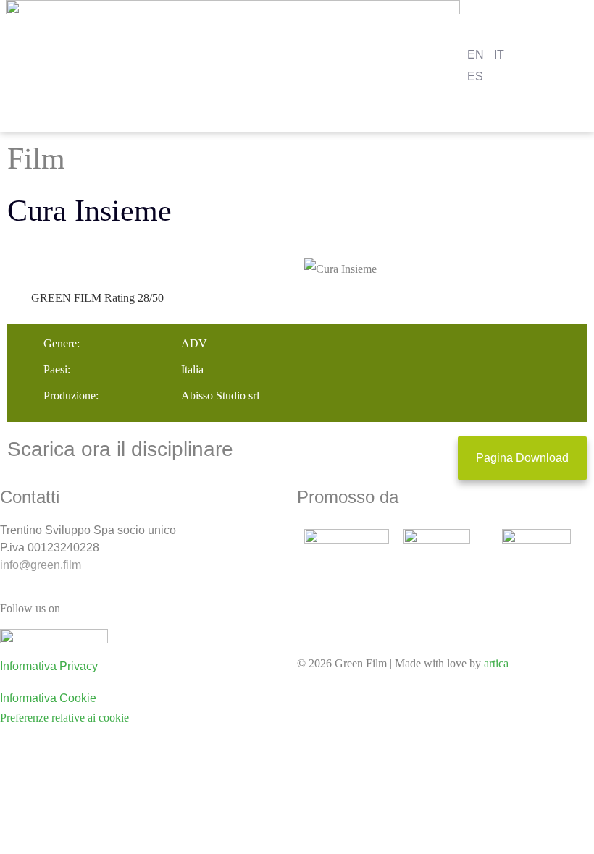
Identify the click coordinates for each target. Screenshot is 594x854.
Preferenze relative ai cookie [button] (64, 717)
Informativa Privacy (49, 666)
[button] (584, 66)
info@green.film (40, 565)
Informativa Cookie (48, 698)
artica (496, 663)
